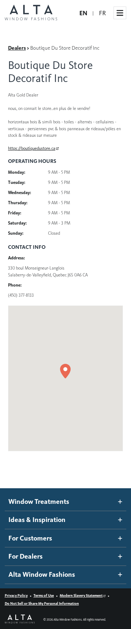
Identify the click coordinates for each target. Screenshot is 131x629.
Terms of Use (43, 595)
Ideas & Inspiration (37, 519)
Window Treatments (38, 501)
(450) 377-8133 (21, 295)
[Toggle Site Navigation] (120, 13)
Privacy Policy (16, 595)
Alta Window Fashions (41, 574)
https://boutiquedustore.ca (31, 148)
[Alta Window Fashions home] (31, 13)
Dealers (17, 48)
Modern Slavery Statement (81, 595)
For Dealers (25, 556)
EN (83, 13)
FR (102, 13)
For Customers (30, 538)
